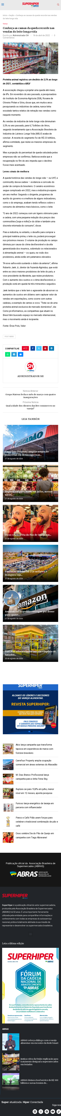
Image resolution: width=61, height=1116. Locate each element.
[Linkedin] (35, 1111)
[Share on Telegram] (14, 354)
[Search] (58, 5)
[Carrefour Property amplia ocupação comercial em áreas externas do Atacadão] (30, 443)
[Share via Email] (20, 354)
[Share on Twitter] (39, 348)
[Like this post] (26, 348)
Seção (11, 15)
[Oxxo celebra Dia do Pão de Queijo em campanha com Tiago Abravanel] (30, 523)
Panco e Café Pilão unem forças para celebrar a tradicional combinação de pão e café (37, 821)
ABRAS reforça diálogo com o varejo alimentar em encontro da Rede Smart (39, 1041)
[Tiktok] (58, 1111)
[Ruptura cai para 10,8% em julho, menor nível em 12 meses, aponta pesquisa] (30, 483)
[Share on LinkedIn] (51, 348)
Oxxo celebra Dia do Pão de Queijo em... (28, 534)
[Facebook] (47, 1111)
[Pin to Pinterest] (45, 348)
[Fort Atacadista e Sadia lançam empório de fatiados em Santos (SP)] (30, 643)
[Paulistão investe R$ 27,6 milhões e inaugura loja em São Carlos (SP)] (30, 563)
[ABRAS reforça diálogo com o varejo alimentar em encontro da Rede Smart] (10, 1041)
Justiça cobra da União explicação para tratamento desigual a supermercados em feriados (39, 1062)
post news (9, 336)
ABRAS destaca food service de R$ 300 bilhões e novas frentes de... (39, 1081)
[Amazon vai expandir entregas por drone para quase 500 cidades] (30, 603)
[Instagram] (41, 1111)
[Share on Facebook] (32, 348)
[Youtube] (53, 1111)
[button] (30, 709)
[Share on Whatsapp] (7, 354)
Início (5, 15)
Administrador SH (21, 35)
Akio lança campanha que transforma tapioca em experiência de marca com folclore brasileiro (34, 748)
